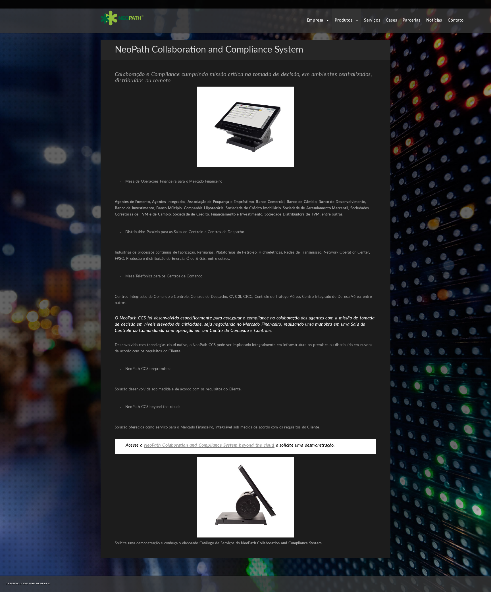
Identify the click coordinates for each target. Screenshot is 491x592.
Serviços (372, 20)
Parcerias (411, 20)
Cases (391, 20)
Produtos (343, 20)
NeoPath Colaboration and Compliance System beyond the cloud (209, 445)
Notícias (434, 20)
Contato (456, 20)
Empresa (315, 20)
